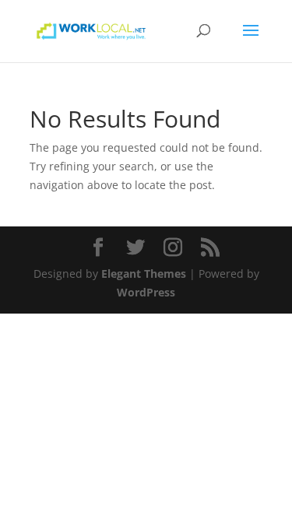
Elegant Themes (143, 273)
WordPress (146, 292)
